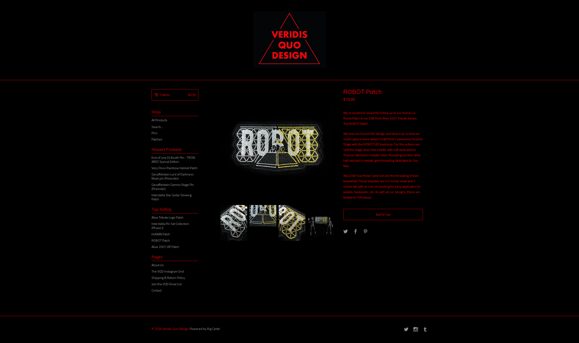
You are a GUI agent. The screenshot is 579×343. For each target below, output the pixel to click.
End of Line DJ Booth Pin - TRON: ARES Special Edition (173, 159)
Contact (156, 290)
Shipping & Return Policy (168, 277)
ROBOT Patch (161, 240)
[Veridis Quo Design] (290, 39)
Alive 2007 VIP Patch (165, 246)
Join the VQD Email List (167, 284)
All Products (159, 120)
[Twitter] (406, 329)
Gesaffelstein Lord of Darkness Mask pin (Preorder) (173, 176)
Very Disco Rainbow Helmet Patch (174, 168)
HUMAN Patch (161, 234)
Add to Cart (383, 214)
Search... (157, 126)
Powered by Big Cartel (205, 328)
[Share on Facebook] (355, 231)
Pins (154, 133)
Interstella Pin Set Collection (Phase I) (170, 225)
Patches (157, 139)
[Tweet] (345, 231)
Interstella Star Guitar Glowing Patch (172, 197)
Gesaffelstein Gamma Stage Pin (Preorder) (173, 186)
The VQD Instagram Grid (168, 271)
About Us (158, 265)
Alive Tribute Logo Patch (167, 217)
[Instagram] (415, 329)
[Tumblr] (425, 329)
